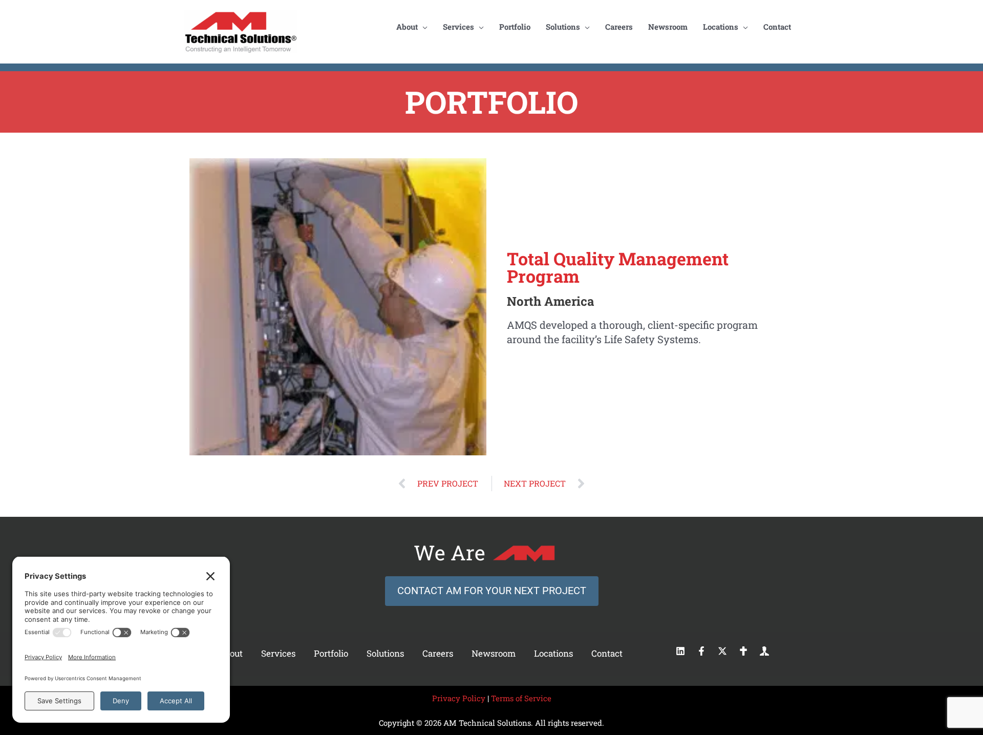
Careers (437, 653)
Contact (607, 653)
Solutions (385, 653)
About (230, 653)
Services (278, 653)
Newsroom (494, 653)
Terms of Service (521, 698)
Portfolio (331, 653)
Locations (553, 653)
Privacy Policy (458, 698)
